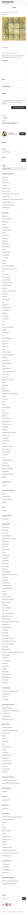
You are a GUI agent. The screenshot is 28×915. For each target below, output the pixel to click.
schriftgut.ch (5, 427)
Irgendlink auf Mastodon (8, 327)
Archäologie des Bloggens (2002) (10, 730)
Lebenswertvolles (6, 713)
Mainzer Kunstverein (7, 616)
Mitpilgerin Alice (6, 836)
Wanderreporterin (6, 855)
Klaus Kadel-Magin (6, 607)
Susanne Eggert (6, 655)
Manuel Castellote (6, 619)
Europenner (5, 569)
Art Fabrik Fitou (5, 541)
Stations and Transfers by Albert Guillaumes (12, 199)
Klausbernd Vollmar (7, 363)
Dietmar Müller (5, 560)
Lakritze (4, 366)
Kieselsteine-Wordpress (8, 354)
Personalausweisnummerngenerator (11, 193)
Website (4, 93)
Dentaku (4, 260)
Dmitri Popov (5, 563)
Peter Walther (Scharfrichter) (9, 641)
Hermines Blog (5, 310)
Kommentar (5, 60)
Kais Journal (5, 343)
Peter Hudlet (5, 635)
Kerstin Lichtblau (6, 602)
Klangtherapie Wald (7, 708)
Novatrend (4, 399)
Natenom (4, 396)
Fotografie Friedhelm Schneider (9, 574)
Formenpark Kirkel (6, 571)
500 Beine (4, 216)
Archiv (3, 165)
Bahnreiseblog (5, 235)
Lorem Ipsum (5, 752)
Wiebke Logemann (6, 674)
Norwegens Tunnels (7, 839)
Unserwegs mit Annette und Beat (10, 853)
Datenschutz (5, 911)
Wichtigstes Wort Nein (7, 474)
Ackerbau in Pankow (7, 219)
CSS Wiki (4, 738)
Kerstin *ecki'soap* (6, 352)
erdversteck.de (5, 566)
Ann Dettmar (5, 530)
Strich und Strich (6, 449)
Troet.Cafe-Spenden (7, 499)
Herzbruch (4, 313)
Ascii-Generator (6, 733)
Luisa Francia (5, 377)
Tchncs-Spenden (6, 496)
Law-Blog (4, 749)
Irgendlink (8, 2)
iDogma (4, 591)
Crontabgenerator (6, 694)
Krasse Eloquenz (6, 188)
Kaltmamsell (5, 346)
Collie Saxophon (6, 555)
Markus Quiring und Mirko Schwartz (10, 621)
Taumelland (5, 663)
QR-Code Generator (7, 763)
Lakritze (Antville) (6, 368)
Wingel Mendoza (6, 677)
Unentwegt (4, 463)
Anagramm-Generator (7, 727)
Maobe (3, 382)
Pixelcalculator (5, 758)
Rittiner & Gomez (6, 649)
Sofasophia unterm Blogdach (9, 432)
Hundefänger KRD (6, 585)
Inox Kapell (4, 594)
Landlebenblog (5, 374)
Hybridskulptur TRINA (7, 588)
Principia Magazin (6, 407)
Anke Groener (5, 227)
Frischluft (4, 822)
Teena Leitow (5, 666)
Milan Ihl (4, 388)
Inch (3, 321)
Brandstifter (5, 544)
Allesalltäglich (5, 221)
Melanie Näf (5, 385)
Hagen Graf (4, 305)
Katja (3, 349)
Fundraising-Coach (6, 747)
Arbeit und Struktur (6, 230)
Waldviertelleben (6, 465)
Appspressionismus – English (9, 538)
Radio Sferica (5, 413)
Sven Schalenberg (6, 660)
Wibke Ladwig (5, 471)
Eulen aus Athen (6, 277)
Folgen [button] (22, 133)
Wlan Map (4, 485)
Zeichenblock (5, 680)
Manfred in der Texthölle (8, 379)
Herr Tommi (5, 180)
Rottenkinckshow (6, 421)
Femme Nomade (6, 280)
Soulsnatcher (5, 438)
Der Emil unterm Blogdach (8, 266)
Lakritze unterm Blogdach (8, 371)
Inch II (3, 324)
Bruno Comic (5, 547)
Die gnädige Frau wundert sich (9, 268)
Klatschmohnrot (6, 360)
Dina (3, 271)
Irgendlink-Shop (6, 152)
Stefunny (4, 443)
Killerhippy (4, 185)
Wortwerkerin (5, 872)
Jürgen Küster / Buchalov (8, 599)
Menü (14, 7)
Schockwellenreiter (6, 424)
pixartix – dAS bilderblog (8, 644)
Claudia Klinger (5, 255)
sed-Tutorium (5, 699)
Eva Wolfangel (5, 519)
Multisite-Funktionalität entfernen (10, 881)
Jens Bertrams (5, 182)
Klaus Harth (5, 605)
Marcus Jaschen (6, 191)
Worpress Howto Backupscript (9, 883)
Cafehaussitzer (5, 864)
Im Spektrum (5, 808)
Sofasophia (4, 429)
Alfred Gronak (5, 527)
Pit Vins (4, 404)
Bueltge (4, 735)
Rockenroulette (6, 418)
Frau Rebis (4, 288)
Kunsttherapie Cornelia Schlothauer (10, 710)
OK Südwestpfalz (6, 627)
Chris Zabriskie (5, 549)
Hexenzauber (5, 316)
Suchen (4, 157)
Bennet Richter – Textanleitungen (10, 691)
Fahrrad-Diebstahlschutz (8, 819)
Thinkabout (5, 454)
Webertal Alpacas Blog (7, 468)
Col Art (3, 552)
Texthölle (4, 669)
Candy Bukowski (6, 246)
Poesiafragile (5, 646)
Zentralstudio (5, 682)
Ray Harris (4, 844)
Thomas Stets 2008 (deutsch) (9, 850)
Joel (3, 335)
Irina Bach (4, 330)
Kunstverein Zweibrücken (8, 613)
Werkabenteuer (6, 207)
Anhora (4, 224)
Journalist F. (5, 341)
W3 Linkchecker (6, 769)
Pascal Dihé (5, 630)
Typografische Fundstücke (8, 205)
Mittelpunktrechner (7, 755)
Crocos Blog (5, 257)
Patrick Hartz (5, 632)
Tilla (3, 457)
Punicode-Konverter (7, 760)
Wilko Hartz (5, 771)
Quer (3, 410)
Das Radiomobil (6, 800)
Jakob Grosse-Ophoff (7, 596)
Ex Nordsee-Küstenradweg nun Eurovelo (12, 817)
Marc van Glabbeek (6, 830)
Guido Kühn (5, 577)
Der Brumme (5, 177)
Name (4, 79)
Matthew (4, 833)
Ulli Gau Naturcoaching (7, 719)
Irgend (16, 12)
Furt (3, 825)
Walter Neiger (5, 671)
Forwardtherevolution (7, 282)
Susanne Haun (5, 657)
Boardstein (4, 241)
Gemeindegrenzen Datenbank (9, 780)
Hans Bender (5, 580)
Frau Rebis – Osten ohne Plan (9, 291)
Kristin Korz (5, 610)
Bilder (6, 47)
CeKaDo (4, 249)
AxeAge (4, 232)
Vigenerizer (5, 766)
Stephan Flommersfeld (7, 446)
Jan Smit (4, 828)
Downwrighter (5, 274)
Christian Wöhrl (6, 252)
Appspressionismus (7, 535)
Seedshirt (4, 149)
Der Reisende (5, 558)
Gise (3, 302)
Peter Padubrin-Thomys (7, 638)
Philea (3, 402)
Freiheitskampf (5, 299)
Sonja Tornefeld (6, 196)
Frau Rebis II (5, 293)
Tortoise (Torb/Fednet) (7, 202)
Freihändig (4, 296)
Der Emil (4, 263)
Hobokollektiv (5, 318)
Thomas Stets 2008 (7, 847)
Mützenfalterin (5, 391)
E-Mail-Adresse (6, 86)
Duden (3, 744)
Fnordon (4, 493)
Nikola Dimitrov (5, 624)
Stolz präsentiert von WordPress (16, 911)
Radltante (4, 415)
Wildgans (4, 477)
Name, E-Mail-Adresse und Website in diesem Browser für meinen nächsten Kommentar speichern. (14, 102)
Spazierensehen (6, 440)
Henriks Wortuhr (6, 583)
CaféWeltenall (5, 244)
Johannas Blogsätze (6, 338)
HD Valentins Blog (6, 307)
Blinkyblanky (5, 238)
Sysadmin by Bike (6, 452)
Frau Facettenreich (6, 285)
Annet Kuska (5, 533)
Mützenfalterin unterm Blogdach (10, 393)
